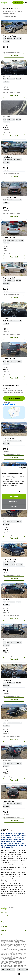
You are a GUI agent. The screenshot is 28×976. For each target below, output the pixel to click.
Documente (4, 935)
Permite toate (14, 496)
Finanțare (4, 926)
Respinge (14, 506)
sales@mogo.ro (6, 915)
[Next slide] (24, 26)
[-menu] (26, 2)
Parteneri (4, 930)
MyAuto (19, 2)
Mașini (3, 922)
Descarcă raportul (14, 398)
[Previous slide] (3, 26)
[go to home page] (4, 2)
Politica (21, 483)
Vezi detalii (14, 55)
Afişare (21, 491)
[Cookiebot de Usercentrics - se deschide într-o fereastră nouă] (19, 468)
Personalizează (13, 501)
